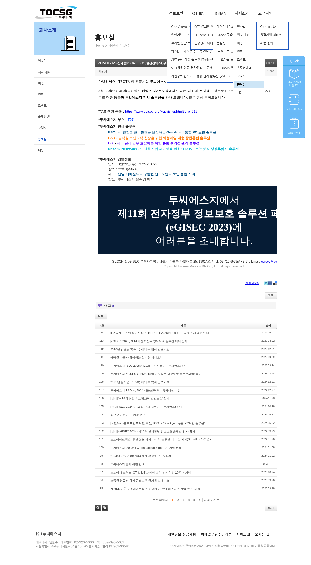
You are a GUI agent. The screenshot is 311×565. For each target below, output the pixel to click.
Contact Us (268, 26)
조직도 (241, 59)
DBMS (220, 13)
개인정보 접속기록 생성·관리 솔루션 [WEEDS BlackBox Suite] (213, 76)
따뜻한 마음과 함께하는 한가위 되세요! (135, 357)
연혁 (240, 51)
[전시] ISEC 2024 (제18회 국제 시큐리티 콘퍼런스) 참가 (146, 406)
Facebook (270, 283)
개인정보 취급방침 (182, 534)
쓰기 (271, 507)
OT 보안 (199, 13)
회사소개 (242, 13)
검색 (98, 508)
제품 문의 (266, 43)
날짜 (268, 325)
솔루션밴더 (244, 68)
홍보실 (241, 84)
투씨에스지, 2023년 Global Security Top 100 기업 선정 (145, 447)
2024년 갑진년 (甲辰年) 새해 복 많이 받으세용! (140, 456)
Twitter (266, 283)
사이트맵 (243, 534)
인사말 (241, 26)
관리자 (102, 71)
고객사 (241, 76)
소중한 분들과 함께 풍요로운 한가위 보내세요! (140, 480)
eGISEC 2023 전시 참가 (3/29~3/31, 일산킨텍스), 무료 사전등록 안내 (143, 63)
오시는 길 (262, 534)
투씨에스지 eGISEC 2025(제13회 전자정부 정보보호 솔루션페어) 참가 (156, 374)
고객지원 (265, 13)
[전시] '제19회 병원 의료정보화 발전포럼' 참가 (139, 398)
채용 (240, 92)
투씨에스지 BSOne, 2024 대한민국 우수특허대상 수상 (145, 390)
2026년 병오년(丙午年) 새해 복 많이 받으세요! (140, 349)
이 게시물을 (252, 283)
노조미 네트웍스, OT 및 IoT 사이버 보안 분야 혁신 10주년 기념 (150, 472)
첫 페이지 (161, 500)
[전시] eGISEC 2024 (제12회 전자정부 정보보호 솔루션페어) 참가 (152, 431)
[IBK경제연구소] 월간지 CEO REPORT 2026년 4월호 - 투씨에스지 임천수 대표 (161, 333)
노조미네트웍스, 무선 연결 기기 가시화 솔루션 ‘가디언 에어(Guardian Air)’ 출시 (161, 439)
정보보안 (176, 13)
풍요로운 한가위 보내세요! (127, 415)
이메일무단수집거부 (216, 534)
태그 (105, 508)
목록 (271, 295)
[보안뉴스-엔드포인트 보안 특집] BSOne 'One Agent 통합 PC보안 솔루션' (157, 423)
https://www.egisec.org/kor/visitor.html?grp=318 (161, 111)
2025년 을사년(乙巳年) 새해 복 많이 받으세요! (140, 382)
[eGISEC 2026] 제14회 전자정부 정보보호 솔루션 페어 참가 (148, 341)
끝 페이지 (210, 500)
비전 (240, 43)
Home (100, 45)
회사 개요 (243, 35)
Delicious (275, 283)
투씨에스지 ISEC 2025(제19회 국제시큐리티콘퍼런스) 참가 (149, 365)
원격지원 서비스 (271, 35)
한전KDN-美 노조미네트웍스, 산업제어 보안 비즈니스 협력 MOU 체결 (155, 488)
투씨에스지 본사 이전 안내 (127, 464)
